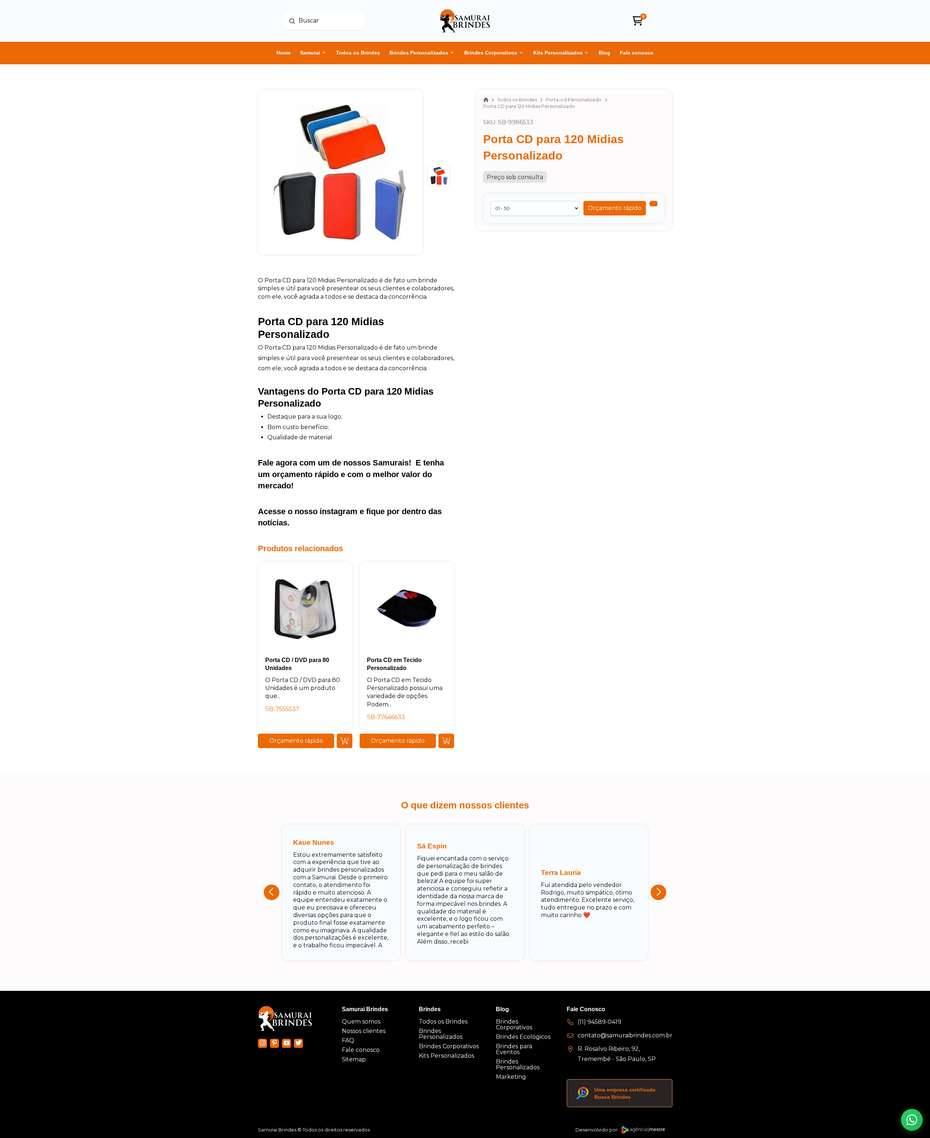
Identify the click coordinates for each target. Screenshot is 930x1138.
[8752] (654, 203)
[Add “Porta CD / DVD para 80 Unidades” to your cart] (344, 741)
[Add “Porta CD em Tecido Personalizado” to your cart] (446, 741)
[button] (614, 208)
